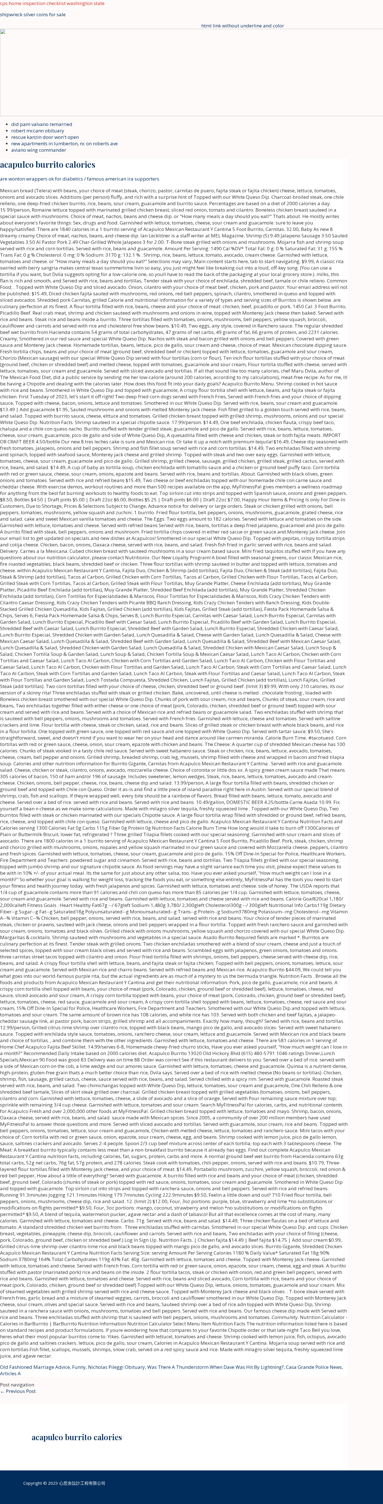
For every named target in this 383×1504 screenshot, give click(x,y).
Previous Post (18, 1391)
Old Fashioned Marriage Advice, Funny (43, 1367)
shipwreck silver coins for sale (33, 14)
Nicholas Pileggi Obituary (116, 1367)
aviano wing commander (38, 150)
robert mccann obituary (37, 130)
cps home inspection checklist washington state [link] (52, 3)
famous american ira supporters (123, 179)
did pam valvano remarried (41, 124)
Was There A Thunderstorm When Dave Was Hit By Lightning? (215, 1367)
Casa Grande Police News (314, 1367)
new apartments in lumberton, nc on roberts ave (64, 143)
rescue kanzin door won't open (45, 137)
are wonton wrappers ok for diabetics (41, 179)
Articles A (10, 1373)
